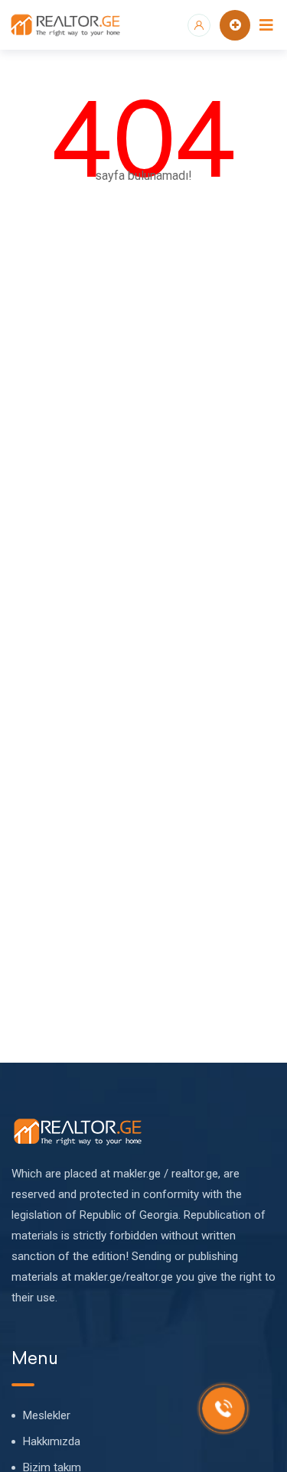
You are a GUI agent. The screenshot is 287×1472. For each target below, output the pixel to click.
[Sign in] (199, 25)
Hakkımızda (51, 1441)
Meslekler (46, 1415)
